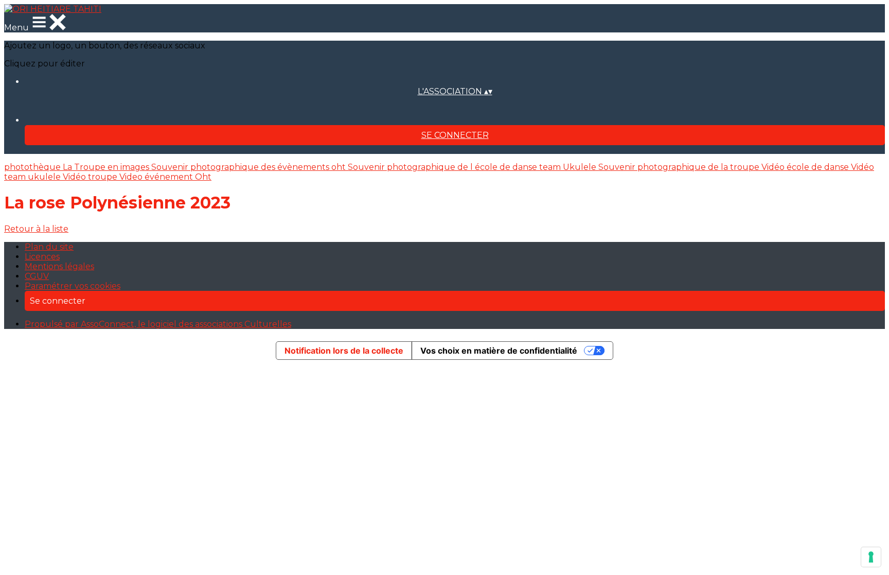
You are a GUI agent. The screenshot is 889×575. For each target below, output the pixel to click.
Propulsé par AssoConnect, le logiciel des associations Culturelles (158, 324)
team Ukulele (568, 167)
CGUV (37, 276)
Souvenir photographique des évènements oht (249, 167)
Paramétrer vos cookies (72, 286)
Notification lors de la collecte (344, 350)
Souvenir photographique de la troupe (679, 167)
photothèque (33, 167)
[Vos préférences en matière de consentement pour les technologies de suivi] (871, 557)
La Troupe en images (107, 167)
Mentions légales (59, 266)
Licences (42, 257)
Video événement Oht (165, 177)
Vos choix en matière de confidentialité (498, 350)
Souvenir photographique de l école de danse (443, 167)
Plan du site (49, 247)
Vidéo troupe (91, 177)
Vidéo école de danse (806, 167)
